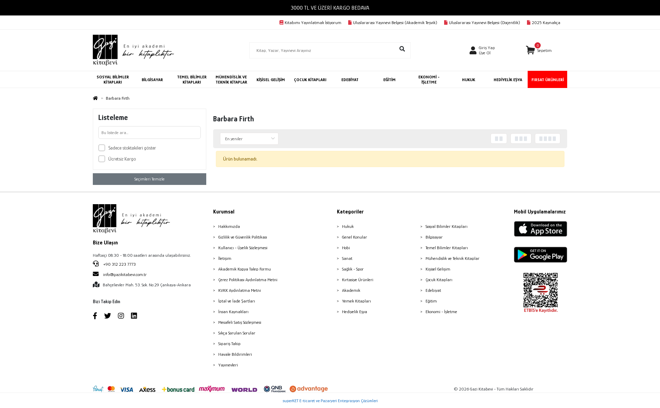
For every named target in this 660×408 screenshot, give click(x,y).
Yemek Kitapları (356, 301)
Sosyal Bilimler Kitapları (447, 226)
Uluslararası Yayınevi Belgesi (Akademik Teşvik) (395, 22)
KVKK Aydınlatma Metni (239, 290)
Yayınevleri (228, 364)
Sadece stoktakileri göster (132, 148)
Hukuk (348, 226)
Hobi (346, 247)
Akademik (351, 290)
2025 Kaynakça (546, 22)
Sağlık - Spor (353, 269)
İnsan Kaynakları (233, 311)
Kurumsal (223, 212)
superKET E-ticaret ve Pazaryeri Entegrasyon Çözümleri (330, 400)
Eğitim (431, 301)
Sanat (347, 258)
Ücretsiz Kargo (122, 159)
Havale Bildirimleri (235, 354)
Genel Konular (354, 237)
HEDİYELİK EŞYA (508, 79)
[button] (538, 50)
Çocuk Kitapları (439, 279)
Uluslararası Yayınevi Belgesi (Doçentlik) (484, 22)
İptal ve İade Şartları (236, 301)
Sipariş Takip (229, 343)
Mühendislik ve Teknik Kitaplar (453, 258)
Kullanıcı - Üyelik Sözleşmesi (242, 247)
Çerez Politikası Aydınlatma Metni (247, 279)
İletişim (224, 258)
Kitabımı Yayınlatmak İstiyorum (313, 22)
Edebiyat (433, 290)
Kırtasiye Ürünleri (357, 279)
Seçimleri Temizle (149, 178)
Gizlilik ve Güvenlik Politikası (242, 237)
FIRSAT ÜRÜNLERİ (547, 79)
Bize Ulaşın (105, 243)
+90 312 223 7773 (119, 264)
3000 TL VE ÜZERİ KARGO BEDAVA (330, 7)
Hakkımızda (229, 226)
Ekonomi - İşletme (441, 311)
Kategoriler (350, 212)
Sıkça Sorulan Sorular (236, 332)
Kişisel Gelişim (438, 269)
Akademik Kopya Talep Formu (244, 269)
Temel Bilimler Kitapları (447, 247)
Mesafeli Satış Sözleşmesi (239, 322)
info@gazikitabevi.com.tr (125, 274)
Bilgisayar (434, 237)
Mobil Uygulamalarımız (540, 212)
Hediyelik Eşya (354, 311)
